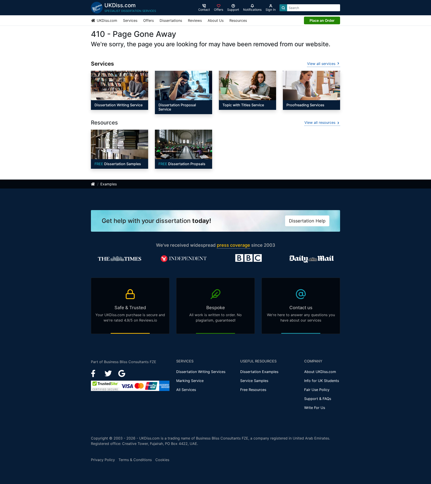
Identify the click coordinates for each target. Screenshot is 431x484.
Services (130, 20)
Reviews (195, 20)
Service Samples (254, 380)
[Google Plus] (121, 373)
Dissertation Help (307, 221)
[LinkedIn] (109, 373)
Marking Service (190, 380)
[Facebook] (95, 373)
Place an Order (322, 20)
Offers (148, 20)
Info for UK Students (321, 380)
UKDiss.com (106, 20)
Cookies (162, 459)
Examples (108, 184)
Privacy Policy (103, 459)
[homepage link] (93, 184)
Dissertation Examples (259, 371)
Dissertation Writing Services (200, 371)
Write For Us (314, 407)
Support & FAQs (317, 398)
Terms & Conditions (135, 459)
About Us (216, 20)
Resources (238, 20)
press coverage (233, 245)
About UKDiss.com (320, 371)
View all (321, 63)
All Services (186, 389)
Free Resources (253, 389)
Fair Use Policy (317, 389)
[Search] (283, 7)
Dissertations (171, 20)
